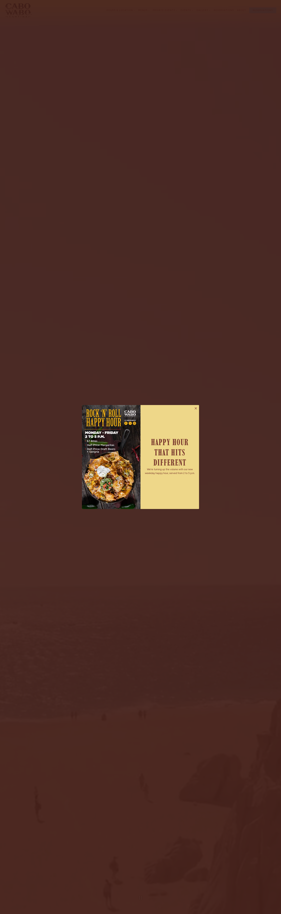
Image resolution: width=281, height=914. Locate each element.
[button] (196, 408)
